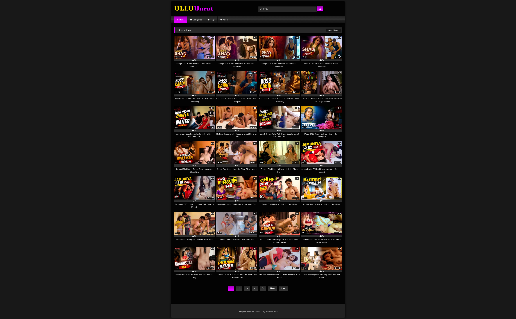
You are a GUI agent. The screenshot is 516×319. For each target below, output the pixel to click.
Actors (225, 20)
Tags (213, 20)
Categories (197, 20)
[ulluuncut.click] (194, 9)
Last (283, 288)
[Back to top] (508, 311)
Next (272, 288)
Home (181, 20)
